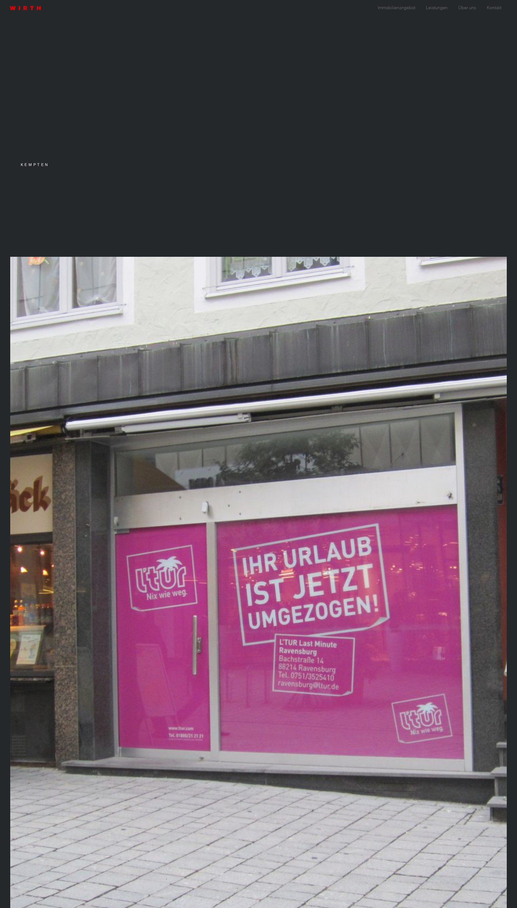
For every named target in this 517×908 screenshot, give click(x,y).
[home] (45, 6)
